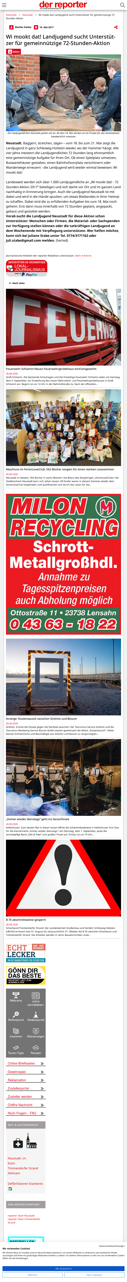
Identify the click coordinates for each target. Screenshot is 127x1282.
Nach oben (18, 283)
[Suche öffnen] (122, 5)
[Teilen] (116, 27)
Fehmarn (14, 1173)
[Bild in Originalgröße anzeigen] (63, 92)
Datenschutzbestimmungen (112, 1246)
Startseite (11, 14)
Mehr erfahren (83, 255)
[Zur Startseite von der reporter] (63, 5)
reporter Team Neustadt (21, 1215)
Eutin (11, 1163)
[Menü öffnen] (4, 5)
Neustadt (27, 14)
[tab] (13, 51)
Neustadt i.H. (17, 1158)
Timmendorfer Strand (23, 1168)
